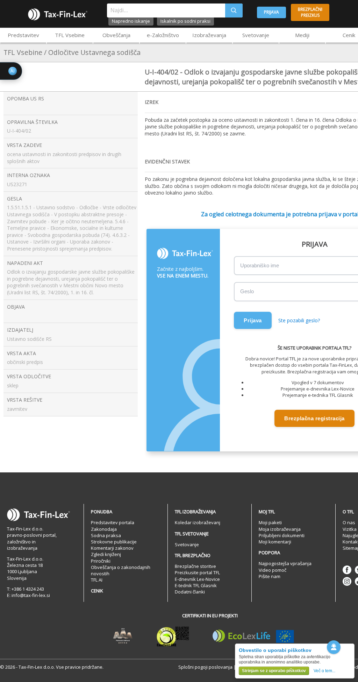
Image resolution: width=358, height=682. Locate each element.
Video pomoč (272, 570)
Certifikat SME (172, 636)
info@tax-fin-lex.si (31, 595)
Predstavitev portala (112, 522)
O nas (349, 522)
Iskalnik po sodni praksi (185, 21)
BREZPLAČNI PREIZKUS (310, 12)
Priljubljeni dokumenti (282, 535)
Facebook (347, 569)
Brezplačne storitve (195, 566)
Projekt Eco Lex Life (253, 636)
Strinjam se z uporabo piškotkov (274, 670)
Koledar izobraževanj (197, 522)
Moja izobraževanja (280, 529)
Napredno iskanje (131, 21)
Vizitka (350, 529)
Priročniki (100, 561)
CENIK (97, 591)
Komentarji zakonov (112, 548)
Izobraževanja (209, 34)
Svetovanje (255, 34)
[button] (334, 647)
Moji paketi (270, 522)
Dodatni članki (190, 592)
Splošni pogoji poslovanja (205, 667)
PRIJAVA (271, 12)
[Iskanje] (234, 10)
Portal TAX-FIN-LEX (57, 14)
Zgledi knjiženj (106, 554)
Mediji (302, 34)
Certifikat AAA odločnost (123, 636)
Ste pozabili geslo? (299, 320)
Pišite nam (269, 576)
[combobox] (166, 10)
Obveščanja (116, 34)
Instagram (347, 581)
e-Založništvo (163, 34)
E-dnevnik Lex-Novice (197, 579)
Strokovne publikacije (114, 542)
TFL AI (96, 580)
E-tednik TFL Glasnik (196, 585)
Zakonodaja (104, 529)
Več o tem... (324, 670)
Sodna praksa (106, 535)
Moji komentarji (275, 542)
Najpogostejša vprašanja (285, 563)
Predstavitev (23, 34)
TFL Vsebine (70, 34)
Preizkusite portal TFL (197, 572)
